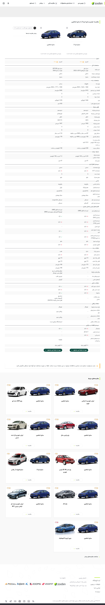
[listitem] (76, 399)
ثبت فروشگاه (96, 580)
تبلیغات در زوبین (95, 584)
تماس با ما (97, 588)
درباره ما (97, 592)
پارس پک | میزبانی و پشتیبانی (78, 582)
